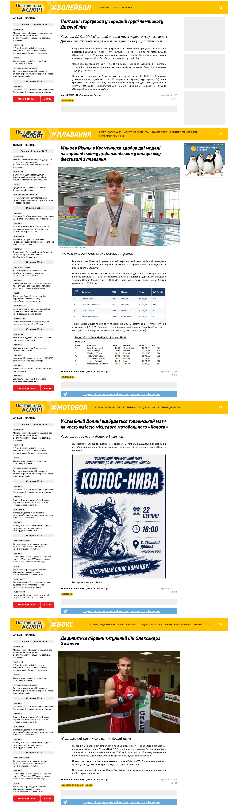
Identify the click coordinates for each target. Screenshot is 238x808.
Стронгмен (19, 236)
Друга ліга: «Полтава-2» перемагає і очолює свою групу (30, 349)
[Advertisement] (204, 34)
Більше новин (26, 99)
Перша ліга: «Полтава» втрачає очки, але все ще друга (32, 369)
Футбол (18, 87)
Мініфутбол (20, 319)
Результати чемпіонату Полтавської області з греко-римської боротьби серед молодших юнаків (33, 74)
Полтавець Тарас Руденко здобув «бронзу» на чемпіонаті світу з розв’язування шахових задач (29, 298)
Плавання (19, 30)
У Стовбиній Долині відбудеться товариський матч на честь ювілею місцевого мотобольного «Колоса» (30, 50)
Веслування (20, 306)
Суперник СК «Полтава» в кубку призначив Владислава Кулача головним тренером (33, 91)
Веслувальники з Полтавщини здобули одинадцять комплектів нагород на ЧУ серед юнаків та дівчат (31, 311)
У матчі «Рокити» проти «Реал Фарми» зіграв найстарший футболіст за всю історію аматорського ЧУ (31, 229)
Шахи (17, 293)
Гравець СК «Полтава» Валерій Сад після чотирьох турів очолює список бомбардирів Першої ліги (32, 254)
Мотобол (19, 45)
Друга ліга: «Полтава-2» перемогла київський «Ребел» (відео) (29, 380)
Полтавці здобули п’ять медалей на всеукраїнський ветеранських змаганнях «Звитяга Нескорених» (33, 242)
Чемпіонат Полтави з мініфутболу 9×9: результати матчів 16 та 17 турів (31, 323)
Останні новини (24, 18)
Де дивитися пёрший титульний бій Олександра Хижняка (29, 62)
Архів (47, 99)
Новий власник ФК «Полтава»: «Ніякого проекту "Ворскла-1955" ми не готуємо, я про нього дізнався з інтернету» (32, 286)
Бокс (17, 58)
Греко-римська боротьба (26, 68)
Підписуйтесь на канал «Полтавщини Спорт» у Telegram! (121, 394)
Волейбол (74, 8)
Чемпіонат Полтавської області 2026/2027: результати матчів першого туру (33, 359)
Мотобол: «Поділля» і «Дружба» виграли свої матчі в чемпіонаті (32, 338)
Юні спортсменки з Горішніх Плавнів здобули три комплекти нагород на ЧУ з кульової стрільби (30, 273)
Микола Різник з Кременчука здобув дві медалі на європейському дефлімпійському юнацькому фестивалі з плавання (32, 37)
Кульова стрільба (22, 267)
